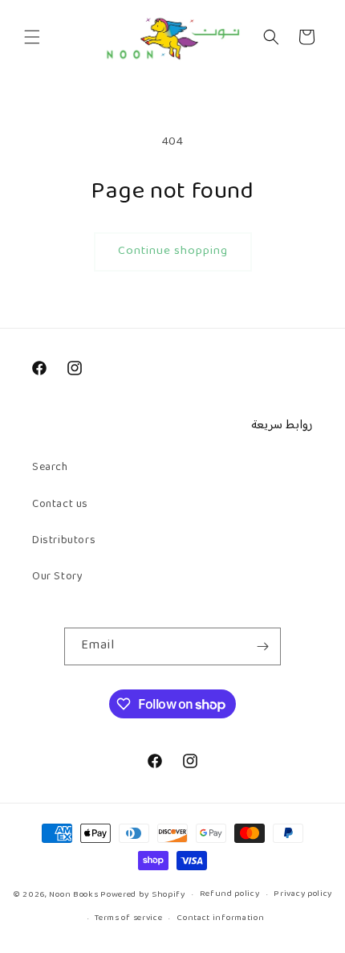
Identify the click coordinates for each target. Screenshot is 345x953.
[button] (32, 37)
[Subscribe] (262, 646)
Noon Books (73, 894)
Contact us (60, 504)
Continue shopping (173, 251)
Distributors (63, 540)
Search (50, 467)
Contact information (220, 918)
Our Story (57, 577)
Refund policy (230, 894)
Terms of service (128, 918)
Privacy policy (303, 894)
